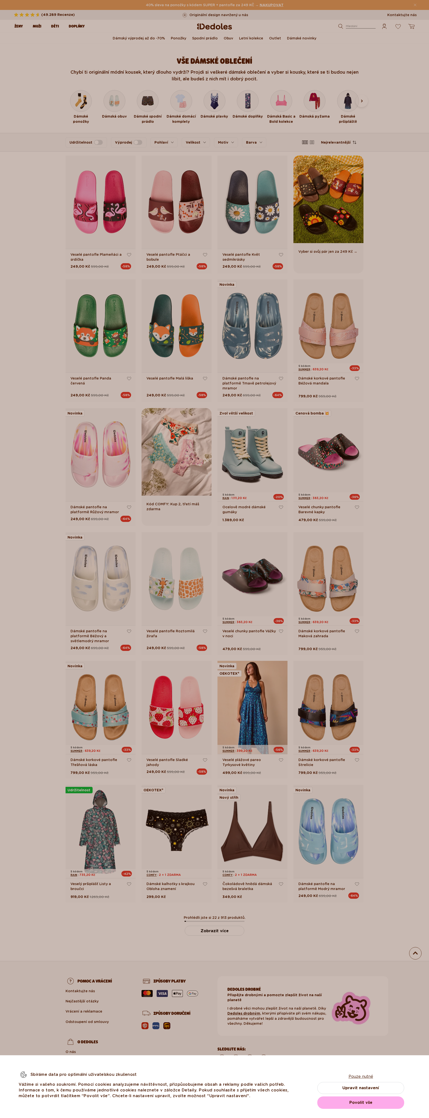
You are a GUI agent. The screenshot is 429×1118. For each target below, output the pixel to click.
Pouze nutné (361, 1076)
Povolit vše (360, 1102)
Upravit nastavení (360, 1088)
